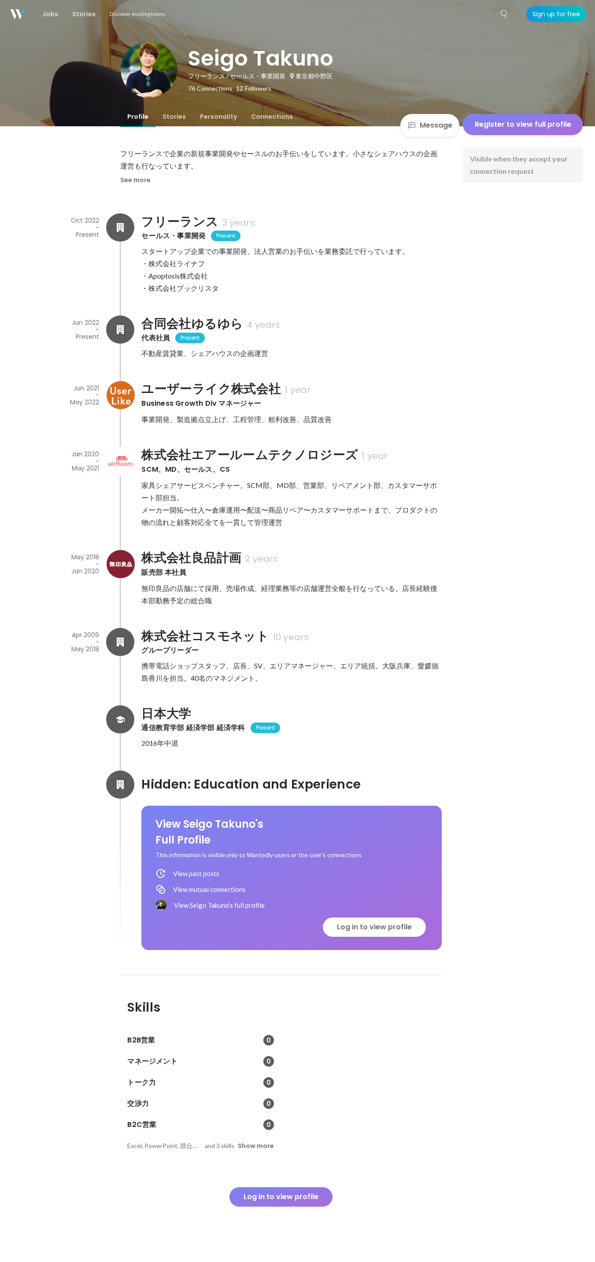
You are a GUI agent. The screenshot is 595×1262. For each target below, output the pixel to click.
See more (135, 180)
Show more (256, 1145)
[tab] (137, 116)
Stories (174, 116)
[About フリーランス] (120, 227)
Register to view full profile (523, 124)
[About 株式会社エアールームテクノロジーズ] (120, 461)
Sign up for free (556, 14)
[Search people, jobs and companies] (504, 14)
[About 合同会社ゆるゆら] (120, 330)
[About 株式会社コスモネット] (120, 642)
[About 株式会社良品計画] (120, 564)
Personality (218, 116)
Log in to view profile (374, 927)
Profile (137, 116)
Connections (272, 116)
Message (436, 125)
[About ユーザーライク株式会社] (120, 395)
